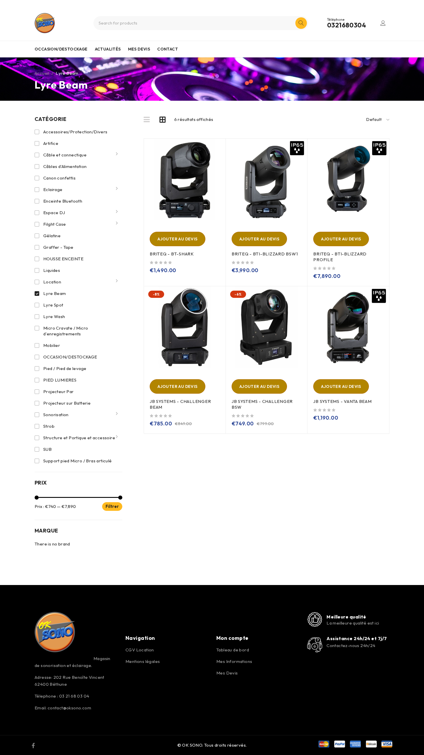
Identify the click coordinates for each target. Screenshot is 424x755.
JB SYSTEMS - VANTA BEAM (342, 401)
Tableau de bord (232, 650)
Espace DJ (54, 212)
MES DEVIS (139, 49)
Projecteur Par (58, 391)
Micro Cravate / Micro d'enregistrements (65, 331)
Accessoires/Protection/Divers (75, 131)
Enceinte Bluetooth (62, 201)
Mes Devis (227, 673)
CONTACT (167, 49)
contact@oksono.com (69, 708)
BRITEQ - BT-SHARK (172, 254)
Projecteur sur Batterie (67, 403)
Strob (49, 426)
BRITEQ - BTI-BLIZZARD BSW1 (265, 254)
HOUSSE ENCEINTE (63, 258)
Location (52, 282)
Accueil (42, 73)
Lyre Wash (54, 316)
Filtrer (112, 506)
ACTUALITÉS (108, 49)
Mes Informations (234, 661)
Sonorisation (56, 414)
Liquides (51, 270)
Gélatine (52, 235)
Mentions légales (142, 661)
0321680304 (346, 25)
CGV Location (139, 650)
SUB (47, 449)
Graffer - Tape (58, 247)
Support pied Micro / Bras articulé (77, 461)
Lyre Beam (54, 293)
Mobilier (51, 345)
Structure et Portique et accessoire (79, 437)
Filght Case (54, 224)
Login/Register (383, 23)
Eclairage (53, 189)
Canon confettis (59, 178)
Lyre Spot (53, 305)
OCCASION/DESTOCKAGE (61, 49)
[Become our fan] (33, 745)
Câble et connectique (65, 155)
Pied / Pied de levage (65, 368)
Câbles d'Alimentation (65, 166)
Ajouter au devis (177, 239)
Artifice (50, 143)
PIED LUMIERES (59, 380)
